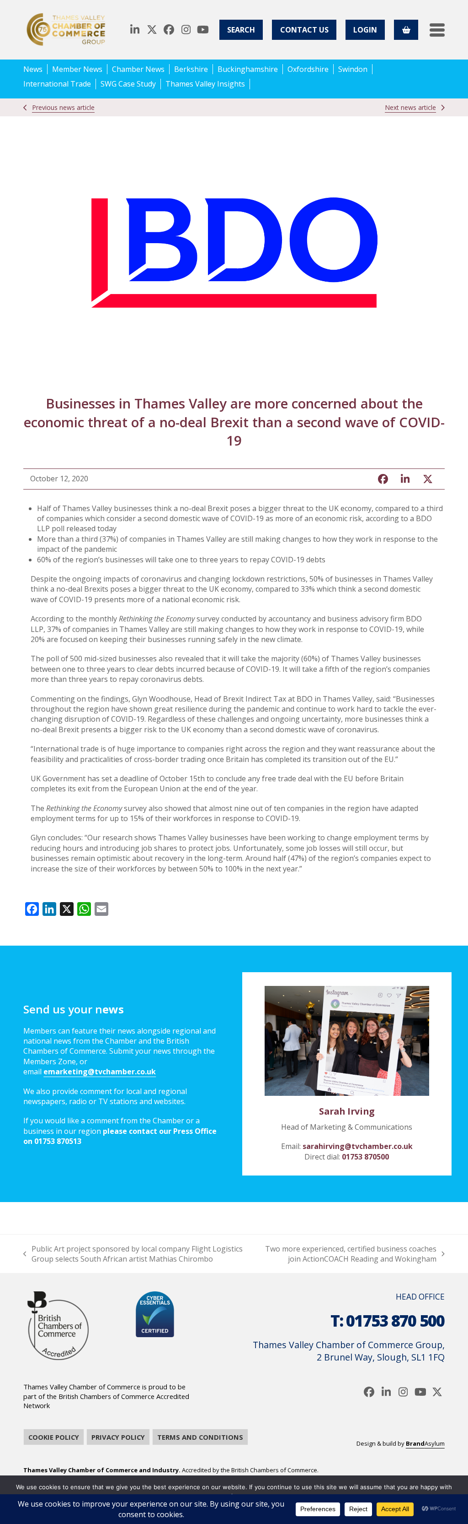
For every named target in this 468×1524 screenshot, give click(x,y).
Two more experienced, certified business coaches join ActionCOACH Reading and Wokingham (348, 1254)
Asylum (425, 1443)
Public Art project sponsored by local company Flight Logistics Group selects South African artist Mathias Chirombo (133, 1254)
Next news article (410, 107)
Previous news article (63, 107)
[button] (437, 30)
